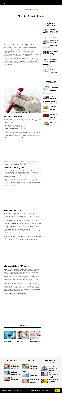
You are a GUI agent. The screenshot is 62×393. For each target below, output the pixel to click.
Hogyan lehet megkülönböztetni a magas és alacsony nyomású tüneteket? (50, 33)
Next (43, 334)
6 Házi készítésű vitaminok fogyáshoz (34, 381)
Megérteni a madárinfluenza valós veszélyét (15, 366)
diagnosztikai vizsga (34, 13)
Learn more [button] (49, 390)
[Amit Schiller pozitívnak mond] (23, 335)
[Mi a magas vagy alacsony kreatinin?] (36, 335)
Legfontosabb (22, 13)
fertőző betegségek (18, 293)
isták (25, 293)
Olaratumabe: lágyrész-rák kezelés (33, 375)
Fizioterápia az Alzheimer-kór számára (53, 368)
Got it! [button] (57, 390)
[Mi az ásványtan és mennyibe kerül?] (10, 335)
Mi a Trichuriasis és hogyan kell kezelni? (54, 53)
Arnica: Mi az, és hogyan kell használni (53, 381)
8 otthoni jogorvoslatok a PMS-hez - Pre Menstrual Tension (30, 368)
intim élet (11, 293)
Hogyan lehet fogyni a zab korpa (14, 379)
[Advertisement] (22, 28)
